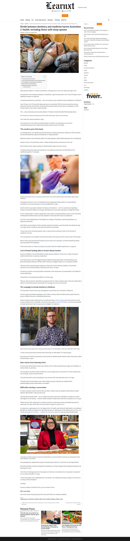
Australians (31, 499)
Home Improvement (40, 20)
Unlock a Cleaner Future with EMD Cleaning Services (96, 56)
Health (22, 20)
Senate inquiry (60, 300)
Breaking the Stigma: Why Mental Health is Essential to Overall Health (49, 527)
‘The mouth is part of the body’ (28, 78)
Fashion (86, 75)
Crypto (85, 70)
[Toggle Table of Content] (43, 77)
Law (32, 20)
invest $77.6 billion (62, 302)
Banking (27, 20)
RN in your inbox (27, 86)
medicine (57, 499)
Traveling (57, 20)
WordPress (79, 539)
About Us (63, 20)
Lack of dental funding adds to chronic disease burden (33, 80)
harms (44, 499)
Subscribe (65, 15)
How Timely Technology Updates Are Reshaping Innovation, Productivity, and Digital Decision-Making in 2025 (96, 40)
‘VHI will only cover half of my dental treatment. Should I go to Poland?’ (29, 514)
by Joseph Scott (33, 32)
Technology (86, 87)
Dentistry (37, 499)
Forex (85, 77)
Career (85, 65)
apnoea (26, 499)
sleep (61, 499)
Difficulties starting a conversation (29, 85)
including (52, 499)
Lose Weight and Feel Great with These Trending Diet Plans (71, 526)
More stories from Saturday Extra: (29, 83)
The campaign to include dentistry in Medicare (32, 82)
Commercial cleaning (89, 68)
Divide (40, 499)
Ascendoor (67, 539)
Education (50, 20)
